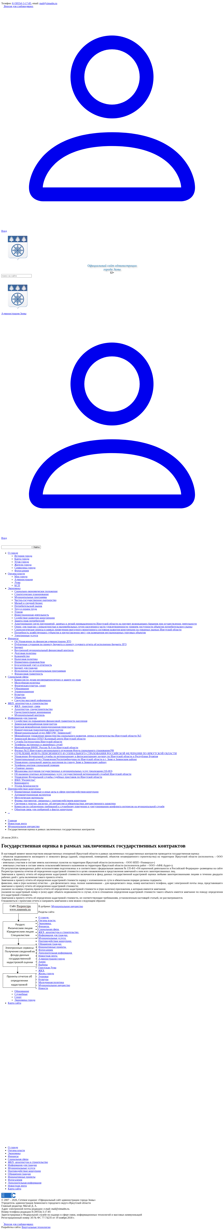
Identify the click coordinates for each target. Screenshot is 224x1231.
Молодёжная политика (27, 682)
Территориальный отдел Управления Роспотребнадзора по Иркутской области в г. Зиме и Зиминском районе (75, 759)
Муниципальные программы (30, 597)
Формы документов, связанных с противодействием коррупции (50, 800)
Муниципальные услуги (21, 1168)
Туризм (18, 612)
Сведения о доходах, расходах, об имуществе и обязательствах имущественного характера (65, 803)
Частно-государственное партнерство (35, 600)
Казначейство (22, 656)
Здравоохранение (24, 691)
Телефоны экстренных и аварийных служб (38, 744)
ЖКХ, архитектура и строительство (28, 703)
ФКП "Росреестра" (25, 780)
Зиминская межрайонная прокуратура (35, 724)
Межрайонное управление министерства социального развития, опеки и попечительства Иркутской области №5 (77, 735)
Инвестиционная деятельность (31, 614)
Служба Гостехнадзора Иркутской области (38, 741)
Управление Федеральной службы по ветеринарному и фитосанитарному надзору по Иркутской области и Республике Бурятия (86, 756)
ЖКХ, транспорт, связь (27, 706)
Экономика (14, 588)
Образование (21, 688)
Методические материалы (28, 797)
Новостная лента (17, 823)
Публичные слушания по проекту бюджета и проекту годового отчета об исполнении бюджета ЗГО (70, 644)
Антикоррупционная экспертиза (32, 794)
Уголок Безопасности (26, 785)
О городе (13, 553)
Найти (37, 547)
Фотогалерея (21, 570)
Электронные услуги (26, 635)
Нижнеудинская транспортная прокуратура (38, 729)
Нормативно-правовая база (29, 662)
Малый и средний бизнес (28, 603)
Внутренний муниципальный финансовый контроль (44, 650)
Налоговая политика (26, 659)
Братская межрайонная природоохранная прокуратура (44, 726)
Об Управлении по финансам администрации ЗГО (42, 641)
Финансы (13, 638)
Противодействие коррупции (24, 788)
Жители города (22, 564)
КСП (17, 585)
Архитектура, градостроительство (33, 709)
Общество (20, 697)
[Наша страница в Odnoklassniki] (2, 1221)
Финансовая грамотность (28, 673)
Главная (12, 820)
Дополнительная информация (24, 1182)
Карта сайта (14, 1188)
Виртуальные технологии (36, 1227)
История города (23, 555)
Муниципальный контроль (29, 715)
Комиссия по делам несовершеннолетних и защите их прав (47, 679)
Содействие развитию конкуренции (34, 617)
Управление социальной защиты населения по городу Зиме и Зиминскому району (60, 762)
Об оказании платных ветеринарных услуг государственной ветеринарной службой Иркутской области (72, 774)
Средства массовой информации (32, 700)
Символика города (24, 567)
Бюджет (18, 647)
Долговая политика (25, 653)
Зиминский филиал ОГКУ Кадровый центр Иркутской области (50, 738)
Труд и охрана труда (25, 609)
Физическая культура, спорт (30, 685)
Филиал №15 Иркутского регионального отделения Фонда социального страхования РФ (64, 750)
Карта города (21, 558)
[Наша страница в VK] (5, 1221)
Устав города (21, 561)
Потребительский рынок (28, 606)
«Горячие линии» (24, 768)
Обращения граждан (19, 1174)
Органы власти (16, 573)
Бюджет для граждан (26, 668)
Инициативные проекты (21, 1176)
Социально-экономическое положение (36, 591)
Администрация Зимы (13, 313)
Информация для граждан (22, 718)
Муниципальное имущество (67, 906)
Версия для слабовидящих (18, 6)
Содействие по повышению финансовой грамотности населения (50, 721)
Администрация (23, 579)
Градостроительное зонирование (32, 712)
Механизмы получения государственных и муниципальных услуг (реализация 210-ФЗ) (63, 771)
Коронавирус (21, 782)
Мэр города (20, 576)
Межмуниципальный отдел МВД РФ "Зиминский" (43, 732)
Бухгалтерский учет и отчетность (33, 665)
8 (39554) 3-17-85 (21, 3)
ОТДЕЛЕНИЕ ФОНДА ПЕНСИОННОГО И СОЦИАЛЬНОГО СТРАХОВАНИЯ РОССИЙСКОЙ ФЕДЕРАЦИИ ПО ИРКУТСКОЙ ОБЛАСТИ (95, 753)
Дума (17, 582)
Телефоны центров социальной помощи (36, 765)
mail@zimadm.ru (48, 3)
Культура (19, 694)
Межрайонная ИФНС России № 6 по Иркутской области (46, 747)
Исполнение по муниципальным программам (40, 670)
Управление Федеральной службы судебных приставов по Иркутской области (58, 777)
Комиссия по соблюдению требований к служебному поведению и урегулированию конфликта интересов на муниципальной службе (89, 806)
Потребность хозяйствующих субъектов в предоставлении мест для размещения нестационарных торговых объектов (80, 632)
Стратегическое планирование (31, 594)
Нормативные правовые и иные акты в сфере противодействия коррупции (56, 791)
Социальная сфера (18, 676)
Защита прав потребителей (29, 620)
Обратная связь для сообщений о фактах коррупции (43, 809)
